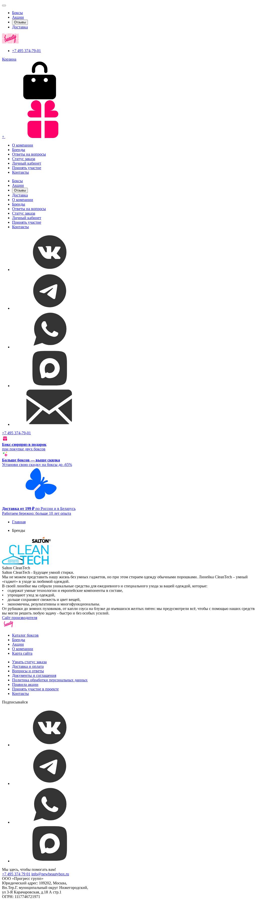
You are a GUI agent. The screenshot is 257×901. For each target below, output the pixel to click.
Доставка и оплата (28, 666)
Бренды (18, 150)
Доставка (20, 27)
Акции (18, 17)
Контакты (20, 172)
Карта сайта (22, 653)
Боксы (17, 13)
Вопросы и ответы (28, 671)
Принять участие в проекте (35, 689)
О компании (22, 145)
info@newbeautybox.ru (50, 874)
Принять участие (26, 168)
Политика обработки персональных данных (50, 680)
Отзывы (20, 22)
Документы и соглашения (34, 675)
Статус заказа (23, 159)
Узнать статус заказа (29, 662)
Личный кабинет (26, 163)
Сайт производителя (19, 617)
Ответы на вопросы (29, 154)
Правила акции (25, 684)
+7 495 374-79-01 (26, 51)
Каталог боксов (25, 635)
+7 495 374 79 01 (16, 874)
